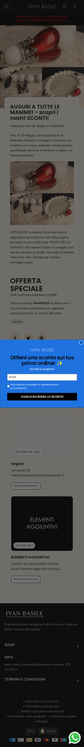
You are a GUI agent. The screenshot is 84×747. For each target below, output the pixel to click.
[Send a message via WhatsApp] (75, 738)
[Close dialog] (81, 342)
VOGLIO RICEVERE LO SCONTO (42, 396)
